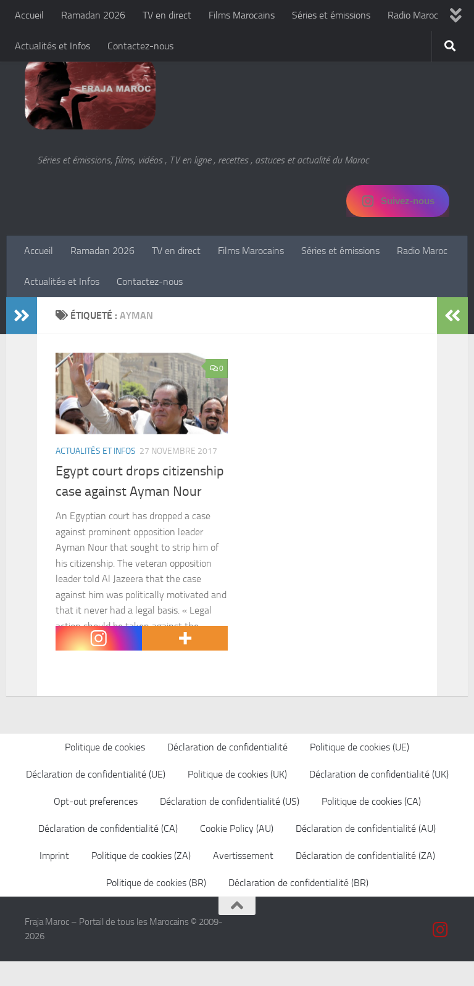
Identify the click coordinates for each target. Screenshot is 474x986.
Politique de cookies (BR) (156, 883)
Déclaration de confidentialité (227, 747)
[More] (185, 638)
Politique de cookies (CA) (371, 801)
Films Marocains (242, 15)
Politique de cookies (105, 747)
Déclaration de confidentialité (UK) (379, 774)
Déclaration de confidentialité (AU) (366, 828)
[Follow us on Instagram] (440, 930)
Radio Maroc (413, 15)
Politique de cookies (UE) (359, 747)
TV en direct (167, 15)
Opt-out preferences (96, 801)
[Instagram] (99, 638)
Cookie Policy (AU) (236, 828)
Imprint (54, 855)
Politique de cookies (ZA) (141, 855)
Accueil (29, 15)
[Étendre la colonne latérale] (21, 315)
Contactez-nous (140, 46)
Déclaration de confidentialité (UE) (95, 774)
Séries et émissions (331, 15)
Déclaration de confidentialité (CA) (108, 828)
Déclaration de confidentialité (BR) (298, 883)
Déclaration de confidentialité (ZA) (365, 855)
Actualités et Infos (52, 46)
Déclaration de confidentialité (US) (229, 801)
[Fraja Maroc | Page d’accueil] (90, 92)
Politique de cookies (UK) (237, 774)
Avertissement (243, 855)
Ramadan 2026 (93, 15)
